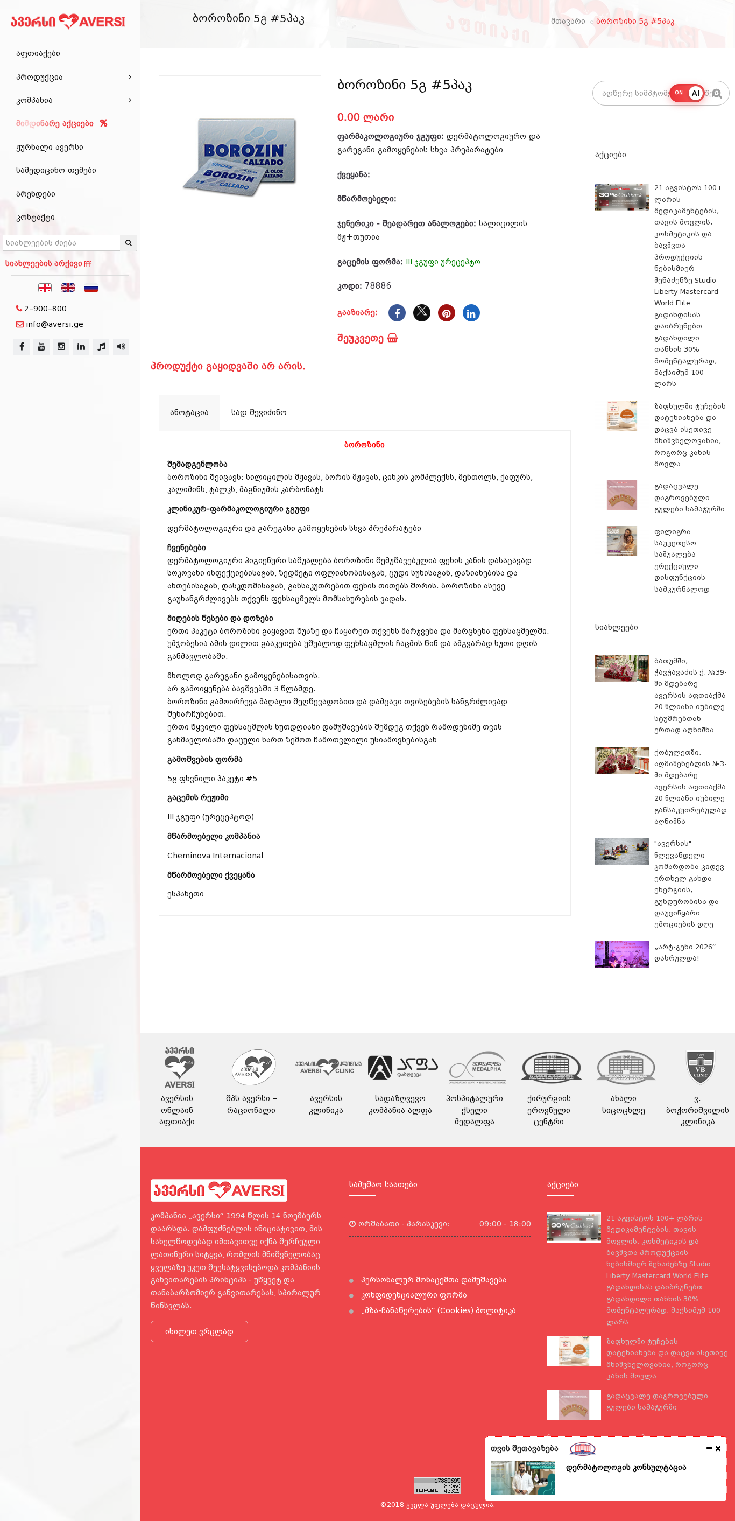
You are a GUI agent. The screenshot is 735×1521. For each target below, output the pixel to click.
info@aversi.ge (54, 324)
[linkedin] (81, 347)
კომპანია (34, 100)
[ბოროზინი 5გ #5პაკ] (240, 156)
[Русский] (91, 287)
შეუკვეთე (362, 338)
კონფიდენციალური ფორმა (413, 1295)
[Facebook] (397, 312)
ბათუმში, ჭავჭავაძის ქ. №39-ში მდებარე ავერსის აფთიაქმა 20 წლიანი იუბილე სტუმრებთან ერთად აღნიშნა (690, 695)
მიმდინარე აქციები (56, 123)
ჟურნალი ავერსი (49, 147)
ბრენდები (35, 194)
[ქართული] (45, 287)
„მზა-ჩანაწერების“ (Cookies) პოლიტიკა (437, 1310)
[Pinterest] (446, 312)
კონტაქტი (35, 217)
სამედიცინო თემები (56, 170)
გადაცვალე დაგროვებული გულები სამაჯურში (689, 497)
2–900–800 (45, 308)
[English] (68, 287)
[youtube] (41, 347)
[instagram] (61, 347)
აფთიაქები (38, 53)
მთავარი (568, 21)
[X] (421, 312)
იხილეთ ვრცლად (199, 1331)
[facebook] (21, 347)
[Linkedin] (471, 312)
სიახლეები (616, 627)
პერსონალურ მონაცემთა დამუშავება (433, 1279)
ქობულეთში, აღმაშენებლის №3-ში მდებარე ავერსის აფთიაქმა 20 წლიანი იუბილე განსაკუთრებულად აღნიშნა (690, 787)
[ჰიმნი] (101, 347)
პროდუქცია (39, 77)
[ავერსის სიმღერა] (121, 347)
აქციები (610, 154)
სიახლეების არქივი (44, 263)
